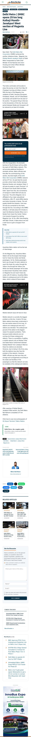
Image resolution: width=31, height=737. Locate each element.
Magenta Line (6, 442)
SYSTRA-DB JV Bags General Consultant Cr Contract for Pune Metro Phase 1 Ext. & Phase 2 (17, 650)
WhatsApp (21, 484)
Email (20, 487)
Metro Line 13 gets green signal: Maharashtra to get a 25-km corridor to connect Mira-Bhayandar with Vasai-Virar (17, 674)
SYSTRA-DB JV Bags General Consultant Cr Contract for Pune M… (15, 619)
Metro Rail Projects (11, 6)
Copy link (6, 491)
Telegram (13, 487)
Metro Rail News (6, 32)
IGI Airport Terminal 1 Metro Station (13, 421)
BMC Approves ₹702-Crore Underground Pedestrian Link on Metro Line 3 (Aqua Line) (17, 642)
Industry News (13, 9)
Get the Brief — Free (15, 152)
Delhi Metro (20, 6)
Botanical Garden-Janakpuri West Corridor (17, 438)
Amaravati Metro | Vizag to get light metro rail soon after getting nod (22, 451)
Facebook (6, 487)
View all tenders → (9, 628)
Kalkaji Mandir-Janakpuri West (12, 58)
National (5, 11)
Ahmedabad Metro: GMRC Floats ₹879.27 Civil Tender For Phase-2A (16, 664)
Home (4, 6)
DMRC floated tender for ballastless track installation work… (15, 623)
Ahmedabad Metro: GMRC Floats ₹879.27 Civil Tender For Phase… (15, 614)
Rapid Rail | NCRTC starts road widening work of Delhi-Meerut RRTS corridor (8, 452)
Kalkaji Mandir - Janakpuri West (17, 440)
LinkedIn (10, 484)
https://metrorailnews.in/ (15, 474)
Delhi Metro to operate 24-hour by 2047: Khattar (16, 658)
